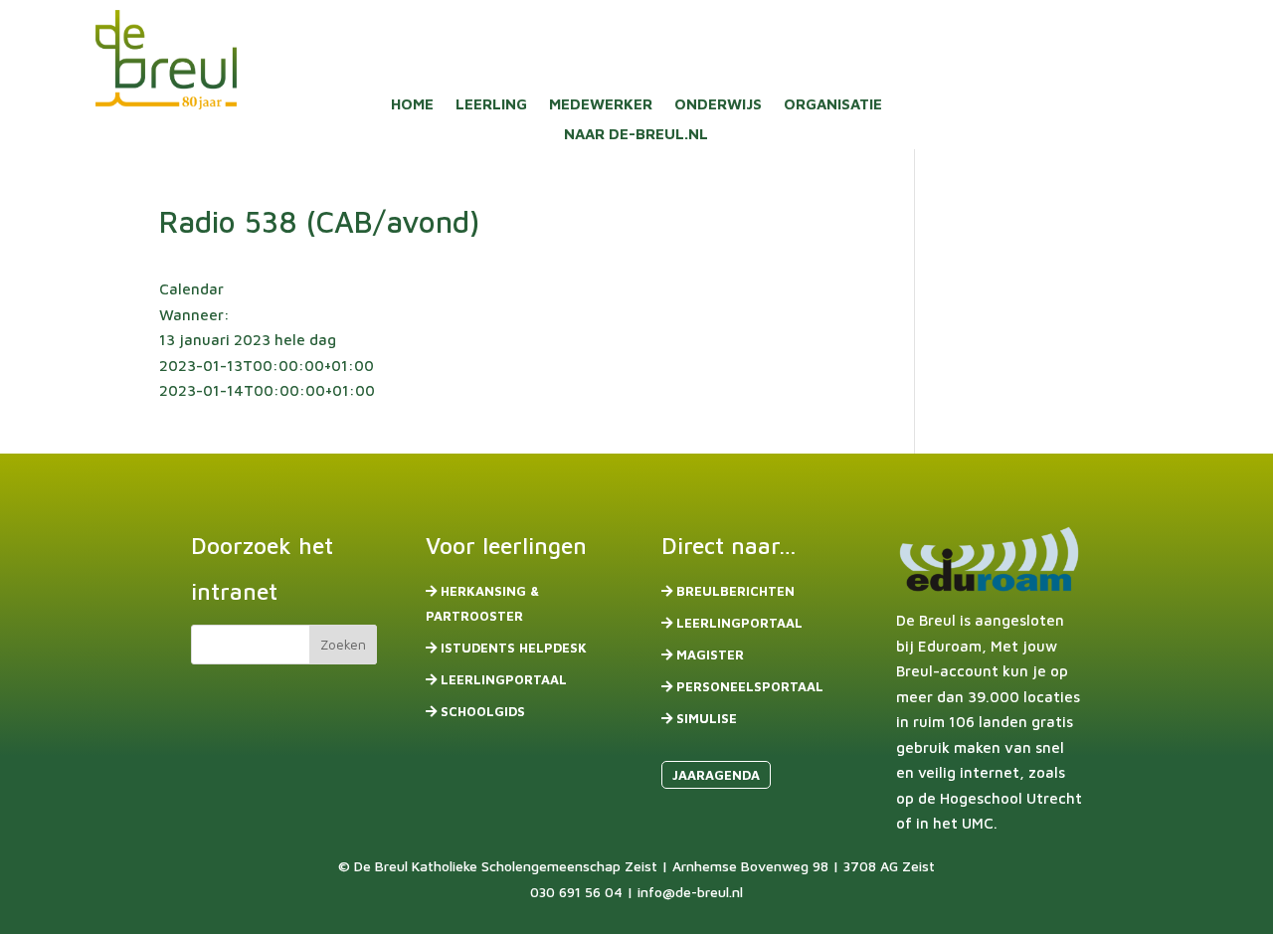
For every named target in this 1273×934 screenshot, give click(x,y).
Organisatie (833, 104)
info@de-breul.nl (690, 891)
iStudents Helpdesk (514, 647)
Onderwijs (718, 104)
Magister (710, 654)
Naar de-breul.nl (636, 134)
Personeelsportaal (749, 686)
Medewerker (600, 104)
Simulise (706, 718)
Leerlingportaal (504, 679)
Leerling (491, 104)
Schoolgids (483, 711)
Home (412, 104)
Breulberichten (735, 591)
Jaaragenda (716, 775)
